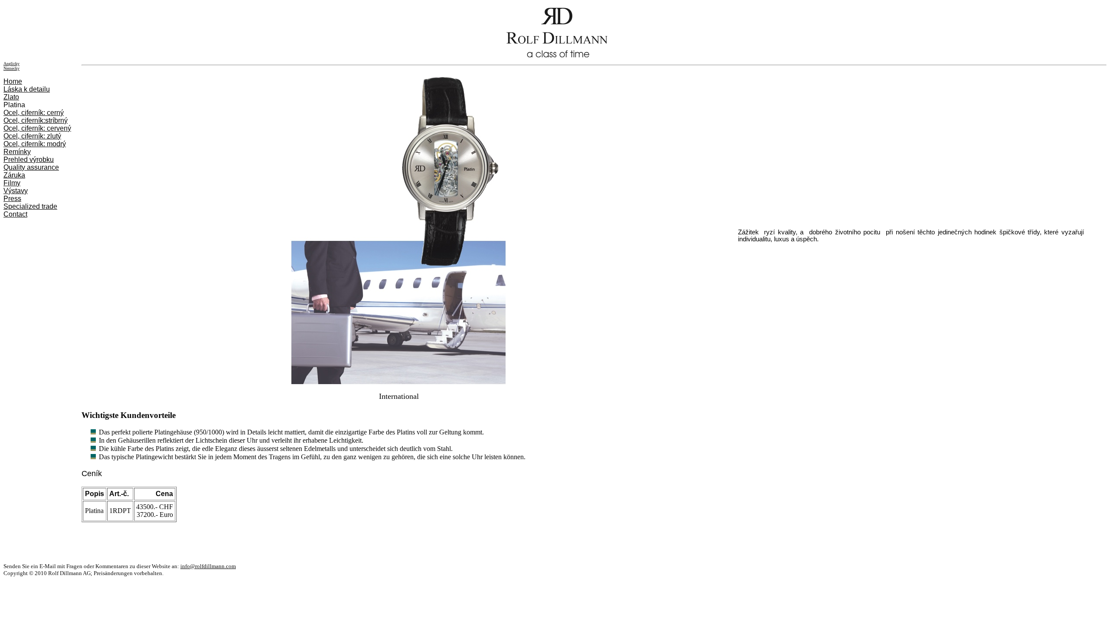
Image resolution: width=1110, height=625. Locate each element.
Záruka (14, 175)
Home (12, 81)
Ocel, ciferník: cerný (33, 112)
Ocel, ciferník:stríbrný (35, 120)
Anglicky (11, 63)
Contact (15, 214)
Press (12, 198)
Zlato (11, 97)
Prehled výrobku (28, 159)
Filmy (11, 183)
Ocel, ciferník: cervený (37, 128)
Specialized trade (30, 206)
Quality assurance (31, 167)
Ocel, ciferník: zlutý (32, 136)
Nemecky (11, 68)
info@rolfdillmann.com (208, 566)
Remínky (17, 151)
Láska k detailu (26, 89)
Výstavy (15, 190)
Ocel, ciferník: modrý (34, 144)
